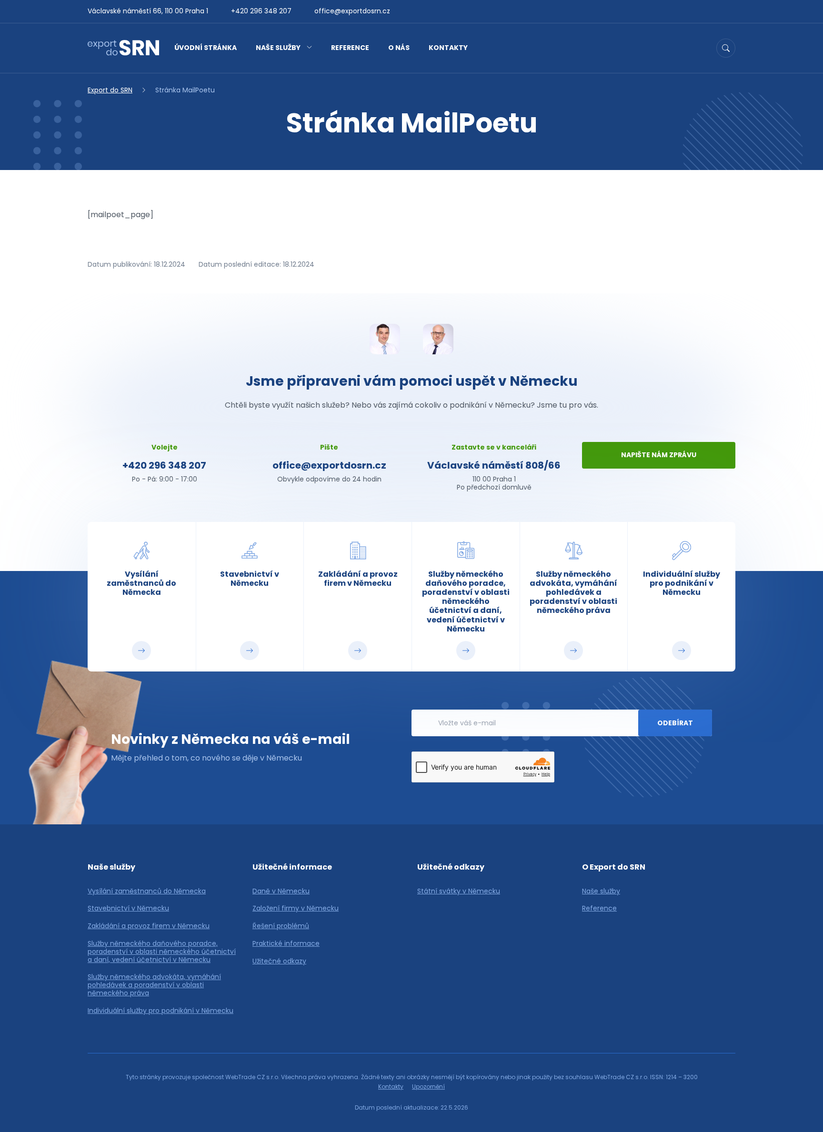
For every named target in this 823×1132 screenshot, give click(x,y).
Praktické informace (286, 944)
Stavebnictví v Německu (128, 908)
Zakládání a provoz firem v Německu (149, 926)
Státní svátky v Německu (458, 891)
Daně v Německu (281, 891)
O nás (399, 47)
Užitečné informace (292, 867)
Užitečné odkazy (279, 961)
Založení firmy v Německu (295, 908)
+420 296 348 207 (261, 11)
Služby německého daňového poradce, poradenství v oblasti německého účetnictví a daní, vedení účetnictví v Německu (162, 951)
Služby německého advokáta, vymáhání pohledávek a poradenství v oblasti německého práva (154, 985)
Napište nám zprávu (658, 455)
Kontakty (448, 47)
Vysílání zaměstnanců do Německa (147, 891)
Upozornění (428, 1086)
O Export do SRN (613, 867)
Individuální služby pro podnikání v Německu (160, 1011)
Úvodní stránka (205, 47)
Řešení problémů (280, 926)
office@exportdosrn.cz (352, 11)
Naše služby (278, 47)
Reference (350, 47)
